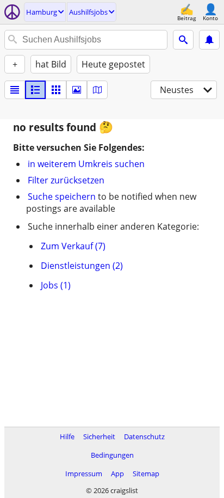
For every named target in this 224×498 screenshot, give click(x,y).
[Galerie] (76, 90)
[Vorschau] (35, 90)
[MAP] (97, 90)
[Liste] (14, 90)
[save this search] (209, 40)
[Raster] (56, 90)
